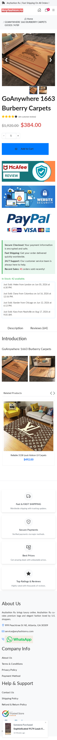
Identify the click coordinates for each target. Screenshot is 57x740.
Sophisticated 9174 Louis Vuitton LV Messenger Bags (29, 729)
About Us (7, 658)
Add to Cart (27, 149)
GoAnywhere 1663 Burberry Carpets (26, 349)
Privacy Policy (9, 670)
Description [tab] (15, 328)
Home (29, 19)
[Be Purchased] (8, 729)
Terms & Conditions (12, 664)
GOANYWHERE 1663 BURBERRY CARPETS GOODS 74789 (26, 23)
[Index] (39, 10)
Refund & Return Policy (14, 704)
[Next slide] (54, 393)
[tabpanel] (28, 434)
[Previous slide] (51, 393)
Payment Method (11, 676)
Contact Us (8, 692)
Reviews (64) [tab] (39, 328)
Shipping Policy (10, 698)
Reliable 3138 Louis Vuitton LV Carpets (28, 455)
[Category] (53, 10)
